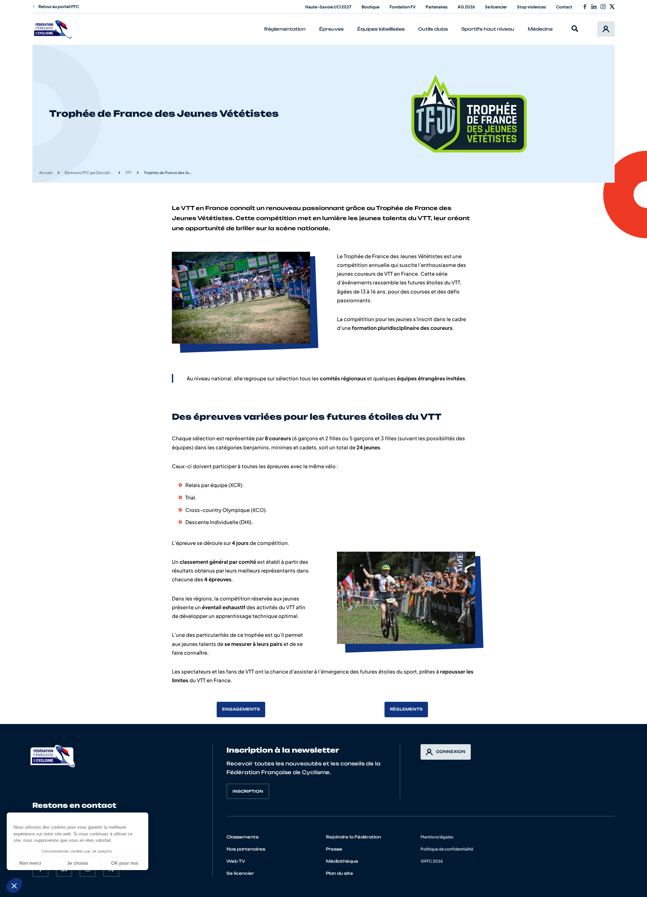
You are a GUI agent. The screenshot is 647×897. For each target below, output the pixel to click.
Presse (334, 849)
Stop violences (531, 6)
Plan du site (339, 873)
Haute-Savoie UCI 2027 (328, 6)
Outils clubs (433, 29)
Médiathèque (342, 861)
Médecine (540, 29)
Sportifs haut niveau (487, 29)
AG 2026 (466, 6)
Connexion (450, 751)
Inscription (248, 791)
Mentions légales (437, 836)
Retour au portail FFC (58, 6)
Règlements (406, 709)
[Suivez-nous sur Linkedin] (593, 6)
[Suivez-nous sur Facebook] (584, 6)
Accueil (46, 172)
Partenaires (437, 6)
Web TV (235, 861)
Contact (564, 6)
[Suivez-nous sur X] (612, 6)
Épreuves (331, 29)
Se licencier (496, 6)
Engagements (241, 709)
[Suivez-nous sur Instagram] (603, 6)
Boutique (370, 6)
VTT (128, 172)
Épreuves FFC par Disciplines (89, 172)
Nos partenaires (245, 849)
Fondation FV (402, 6)
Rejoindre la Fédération (353, 836)
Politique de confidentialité (447, 849)
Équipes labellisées (381, 29)
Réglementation (285, 29)
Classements (242, 836)
